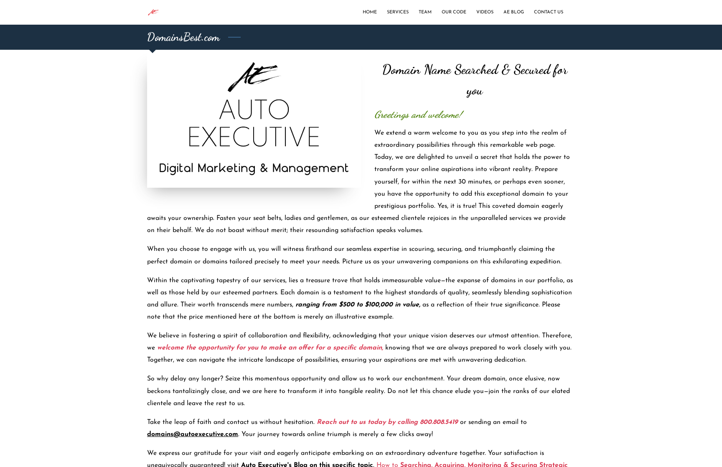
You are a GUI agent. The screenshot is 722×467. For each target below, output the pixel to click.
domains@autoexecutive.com (192, 434)
